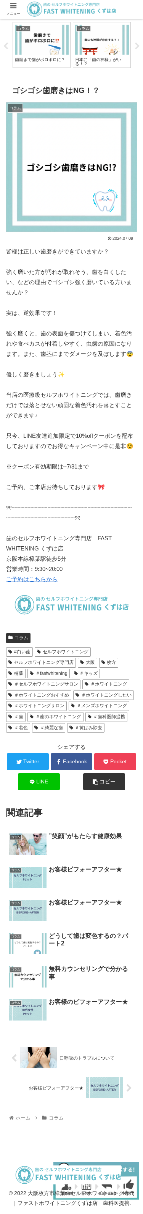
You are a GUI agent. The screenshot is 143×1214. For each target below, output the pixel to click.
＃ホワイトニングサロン (39, 705)
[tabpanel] (42, 45)
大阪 (90, 662)
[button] (128, 838)
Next (137, 46)
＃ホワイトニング (108, 684)
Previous (6, 46)
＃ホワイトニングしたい (106, 695)
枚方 (111, 662)
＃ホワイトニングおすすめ (41, 695)
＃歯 (18, 716)
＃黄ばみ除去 (88, 727)
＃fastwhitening (51, 673)
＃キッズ (88, 673)
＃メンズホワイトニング (102, 705)
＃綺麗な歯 (51, 727)
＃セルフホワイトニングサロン (46, 684)
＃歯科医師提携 (109, 716)
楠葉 (18, 673)
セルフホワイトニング (65, 651)
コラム (21, 637)
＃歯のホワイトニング (58, 716)
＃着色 (21, 727)
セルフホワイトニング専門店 (44, 662)
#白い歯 (22, 651)
